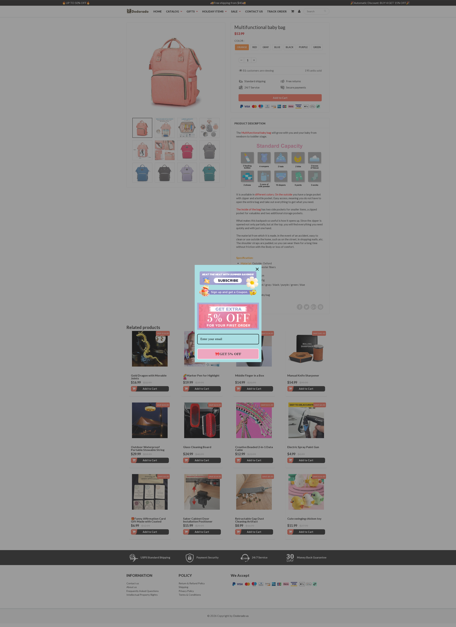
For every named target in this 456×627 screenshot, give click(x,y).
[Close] (257, 269)
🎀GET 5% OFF (228, 354)
